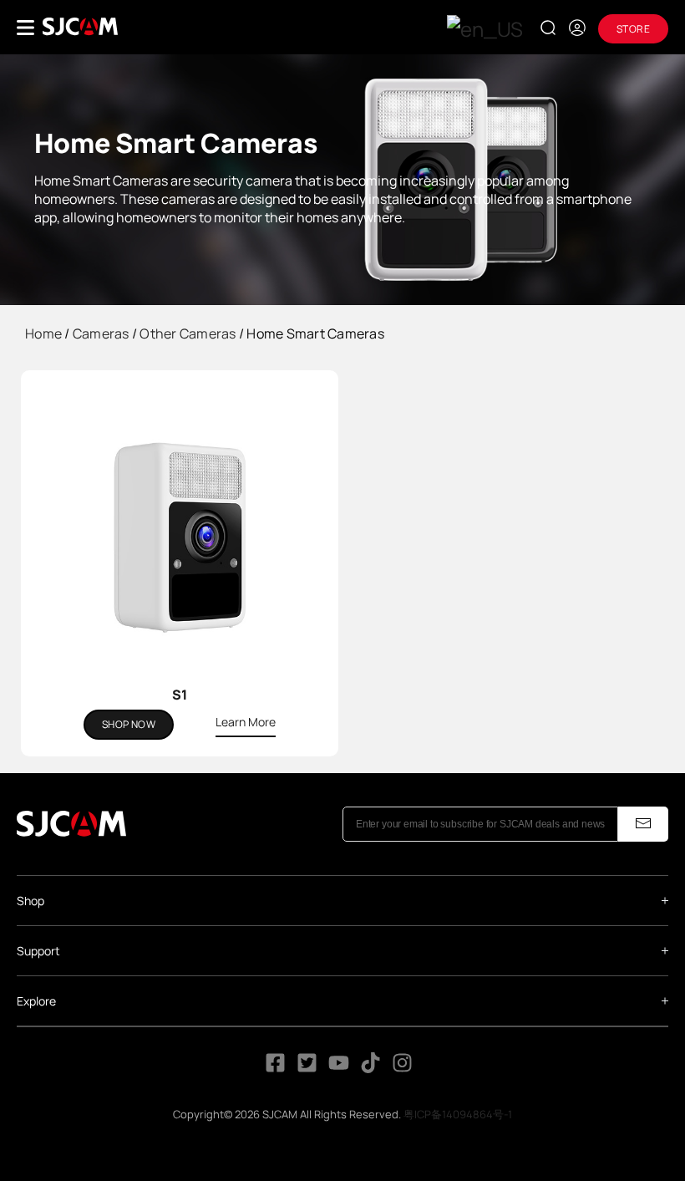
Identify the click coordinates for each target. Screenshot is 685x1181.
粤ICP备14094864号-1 (457, 1114)
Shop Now (128, 724)
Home (43, 333)
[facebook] (275, 1068)
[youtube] (338, 1068)
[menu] (25, 28)
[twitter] (307, 1068)
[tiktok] (371, 1068)
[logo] (80, 27)
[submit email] (643, 824)
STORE (633, 29)
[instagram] (402, 1068)
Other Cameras (188, 333)
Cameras (101, 333)
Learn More (246, 722)
